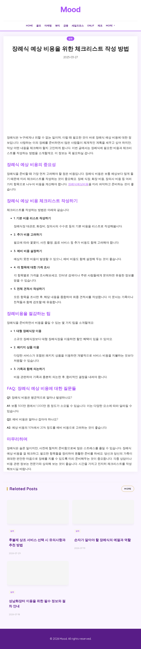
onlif (90, 25)
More (110, 25)
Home (29, 25)
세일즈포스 (78, 25)
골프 (38, 25)
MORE (127, 488)
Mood (70, 9)
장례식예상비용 (78, 184)
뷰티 (57, 25)
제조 (100, 25)
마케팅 (48, 25)
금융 (65, 25)
